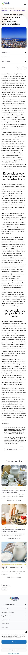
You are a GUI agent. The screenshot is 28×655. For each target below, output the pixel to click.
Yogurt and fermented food (8, 604)
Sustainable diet (5, 619)
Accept (14, 642)
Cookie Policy (11, 653)
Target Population (6, 616)
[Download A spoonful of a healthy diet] (21, 448)
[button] (26, 632)
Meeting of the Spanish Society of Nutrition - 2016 (13, 11)
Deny (14, 646)
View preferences (14, 650)
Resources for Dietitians (7, 612)
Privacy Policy (5, 623)
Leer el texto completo (12, 449)
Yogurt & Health (5, 608)
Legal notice (16, 653)
